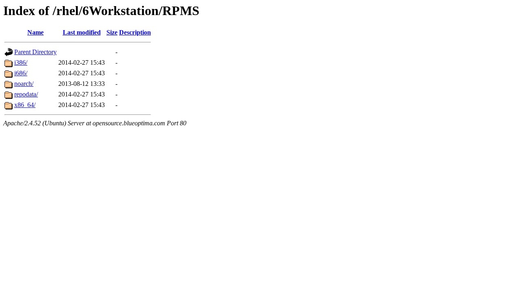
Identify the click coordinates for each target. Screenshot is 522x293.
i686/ (20, 73)
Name (35, 32)
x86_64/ (24, 104)
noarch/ (23, 83)
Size (111, 32)
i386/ (20, 62)
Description (135, 32)
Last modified (82, 32)
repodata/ (26, 94)
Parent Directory (35, 51)
